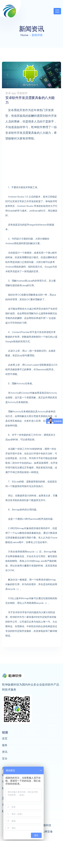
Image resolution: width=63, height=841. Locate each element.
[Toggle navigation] (57, 11)
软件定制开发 (44, 616)
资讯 (4, 752)
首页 (4, 738)
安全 (4, 758)
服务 (4, 745)
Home (24, 35)
